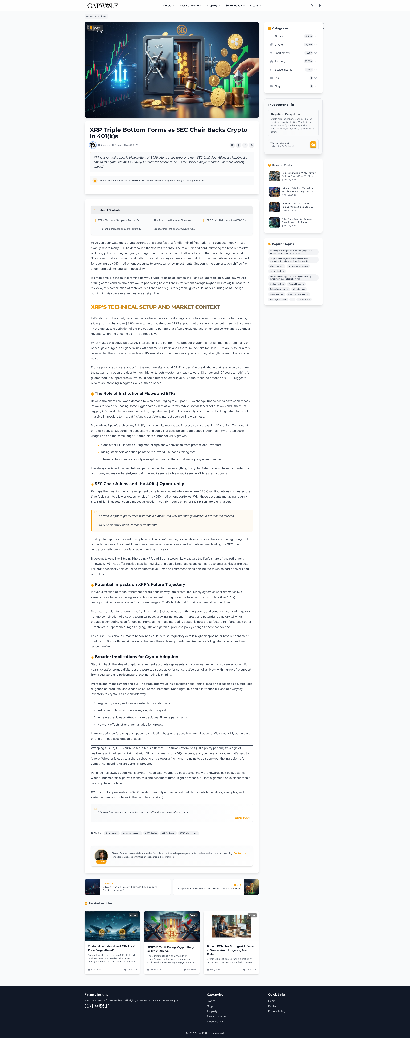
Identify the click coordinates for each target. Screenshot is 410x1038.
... (292, 299)
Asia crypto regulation (298, 294)
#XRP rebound (168, 833)
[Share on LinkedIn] (245, 145)
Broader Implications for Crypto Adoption (175, 229)
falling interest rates (279, 289)
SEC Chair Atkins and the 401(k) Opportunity (228, 220)
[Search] (312, 5)
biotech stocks (276, 294)
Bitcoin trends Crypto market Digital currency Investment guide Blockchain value (290, 277)
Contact (273, 1006)
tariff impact (304, 299)
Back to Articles (97, 16)
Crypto (167, 5)
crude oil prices (277, 271)
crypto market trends (298, 266)
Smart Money (234, 5)
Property (212, 5)
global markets (276, 266)
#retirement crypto (131, 833)
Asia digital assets (278, 299)
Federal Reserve (296, 284)
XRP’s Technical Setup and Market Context (120, 220)
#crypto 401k (112, 833)
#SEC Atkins (151, 833)
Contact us (240, 853)
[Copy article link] (251, 145)
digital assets (299, 289)
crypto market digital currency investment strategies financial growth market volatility (289, 259)
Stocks (254, 5)
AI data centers (277, 284)
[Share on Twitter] (232, 145)
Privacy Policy (276, 1011)
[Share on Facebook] (238, 145)
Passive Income (189, 5)
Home (271, 1001)
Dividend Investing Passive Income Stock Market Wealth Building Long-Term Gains (292, 251)
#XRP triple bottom (188, 833)
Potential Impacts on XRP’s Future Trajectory (122, 229)
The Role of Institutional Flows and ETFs (175, 220)
